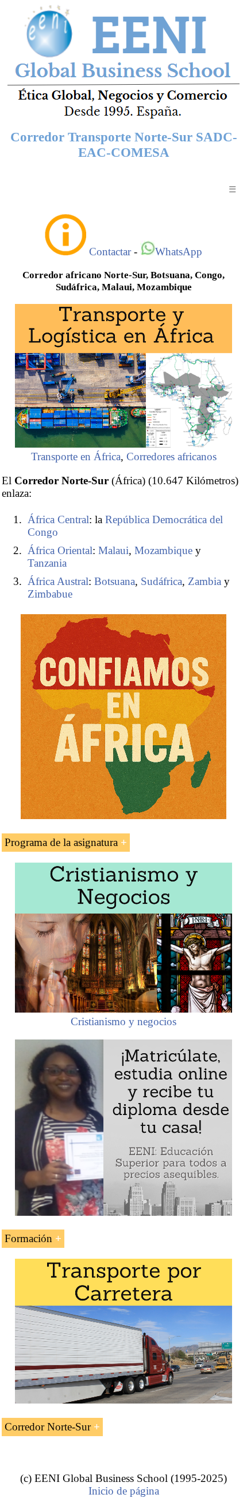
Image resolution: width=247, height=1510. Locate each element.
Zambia (204, 581)
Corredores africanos (171, 456)
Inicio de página (123, 1491)
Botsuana (114, 581)
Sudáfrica (161, 581)
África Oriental (60, 550)
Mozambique (163, 550)
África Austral (58, 581)
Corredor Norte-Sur (48, 1427)
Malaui (113, 550)
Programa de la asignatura (61, 842)
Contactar (110, 252)
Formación (28, 1238)
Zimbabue (50, 594)
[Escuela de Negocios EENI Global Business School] (123, 118)
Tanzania (47, 563)
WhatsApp (178, 252)
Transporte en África (76, 456)
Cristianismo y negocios (123, 1021)
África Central (58, 519)
